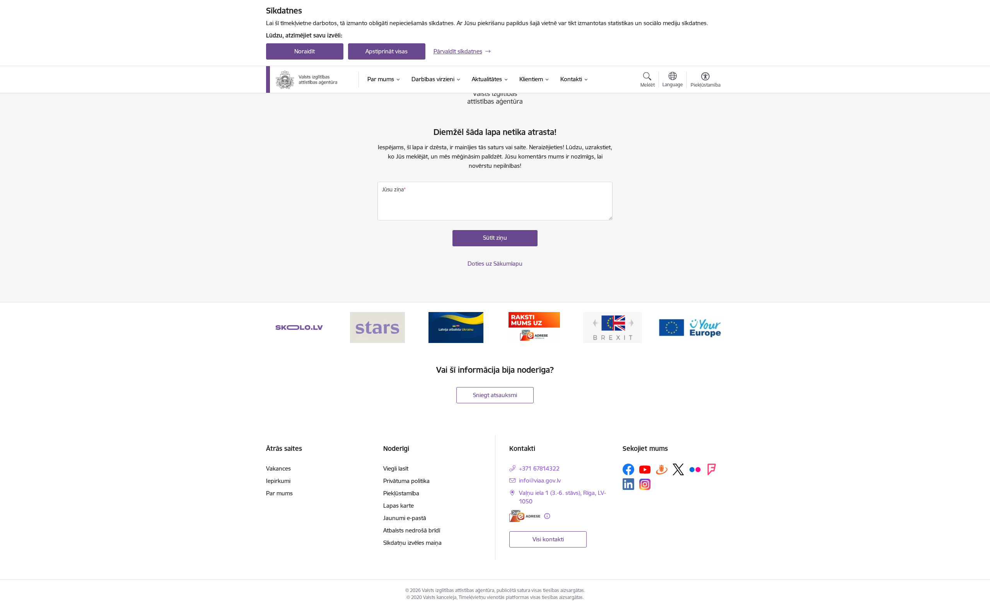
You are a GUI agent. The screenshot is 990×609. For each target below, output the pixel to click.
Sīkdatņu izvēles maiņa (412, 542)
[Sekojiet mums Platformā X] (678, 469)
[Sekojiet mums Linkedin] (628, 484)
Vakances (278, 468)
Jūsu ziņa (393, 189)
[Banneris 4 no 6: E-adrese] (534, 327)
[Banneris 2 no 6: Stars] (377, 327)
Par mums (279, 493)
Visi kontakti (548, 539)
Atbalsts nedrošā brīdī (411, 530)
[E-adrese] (524, 516)
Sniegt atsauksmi (495, 395)
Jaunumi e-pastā (404, 518)
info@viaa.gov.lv (540, 480)
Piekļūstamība (401, 493)
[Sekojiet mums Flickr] (695, 469)
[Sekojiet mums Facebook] (628, 469)
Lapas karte (398, 505)
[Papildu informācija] (547, 516)
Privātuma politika (406, 480)
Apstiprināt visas (386, 51)
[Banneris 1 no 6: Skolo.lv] (299, 327)
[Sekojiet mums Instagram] (645, 484)
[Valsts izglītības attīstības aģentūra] (312, 79)
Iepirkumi (278, 480)
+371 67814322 (539, 468)
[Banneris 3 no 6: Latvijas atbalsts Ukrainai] (455, 327)
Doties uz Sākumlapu (495, 263)
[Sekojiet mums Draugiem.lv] (661, 469)
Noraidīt (304, 51)
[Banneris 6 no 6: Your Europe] (690, 327)
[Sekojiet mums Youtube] (645, 469)
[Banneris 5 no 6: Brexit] (612, 327)
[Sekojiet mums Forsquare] (711, 469)
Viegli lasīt (395, 468)
